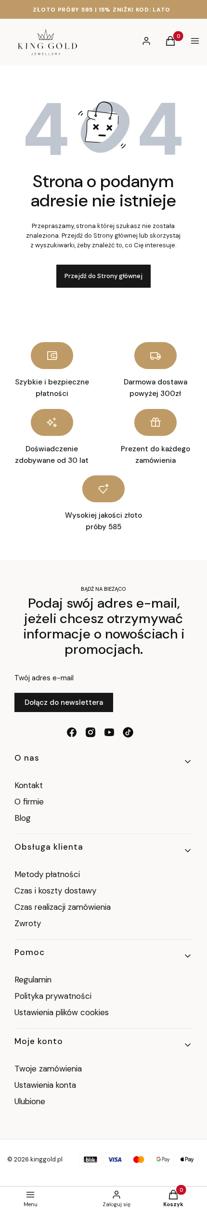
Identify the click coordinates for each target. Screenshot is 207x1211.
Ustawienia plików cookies (62, 1012)
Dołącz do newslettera (64, 702)
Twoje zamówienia (48, 1068)
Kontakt (28, 785)
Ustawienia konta (45, 1085)
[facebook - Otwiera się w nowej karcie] (72, 732)
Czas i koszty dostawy (55, 890)
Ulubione (29, 1101)
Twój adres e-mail (44, 678)
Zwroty (27, 923)
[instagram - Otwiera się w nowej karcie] (90, 732)
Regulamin (33, 979)
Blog (22, 818)
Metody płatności (47, 874)
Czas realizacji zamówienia (62, 907)
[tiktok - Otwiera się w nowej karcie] (128, 732)
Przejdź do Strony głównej (103, 276)
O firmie (29, 801)
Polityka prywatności (52, 996)
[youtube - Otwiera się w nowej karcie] (109, 732)
